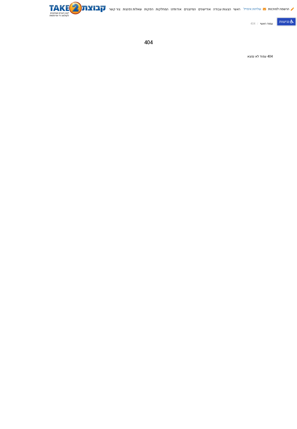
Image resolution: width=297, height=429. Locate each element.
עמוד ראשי (266, 24)
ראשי (236, 9)
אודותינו (176, 9)
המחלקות (162, 9)
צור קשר (114, 9)
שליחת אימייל (252, 9)
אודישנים (204, 9)
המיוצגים (190, 9)
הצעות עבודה (222, 9)
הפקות (148, 9)
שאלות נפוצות (132, 9)
